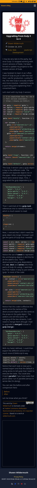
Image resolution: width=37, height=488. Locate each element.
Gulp (10, 50)
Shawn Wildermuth (16, 43)
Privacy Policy (18, 477)
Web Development (18, 51)
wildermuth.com (9, 416)
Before (7, 391)
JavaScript (28, 50)
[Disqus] (18, 443)
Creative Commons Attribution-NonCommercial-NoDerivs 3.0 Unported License (18, 410)
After (6, 394)
